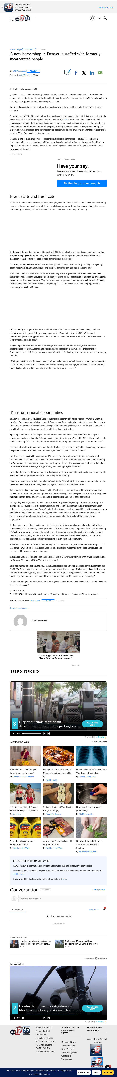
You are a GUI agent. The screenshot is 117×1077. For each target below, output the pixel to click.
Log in (95, 890)
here (64, 879)
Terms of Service (43, 1027)
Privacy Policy (42, 1031)
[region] (58, 924)
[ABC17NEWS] (25, 18)
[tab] (18, 909)
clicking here (19, 874)
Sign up (102, 890)
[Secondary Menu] (13, 18)
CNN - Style (35, 601)
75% (65, 119)
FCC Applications (44, 1045)
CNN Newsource (19, 71)
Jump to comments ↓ (19, 608)
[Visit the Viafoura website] (101, 958)
